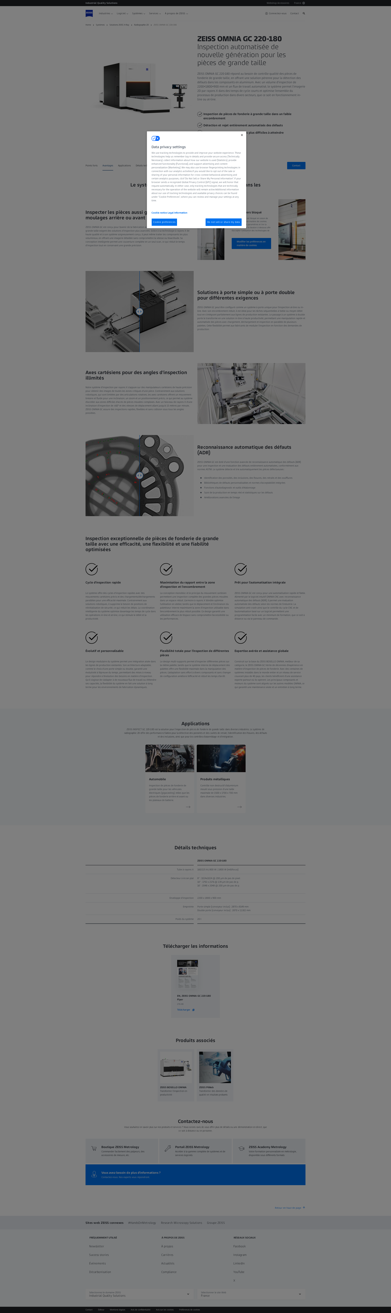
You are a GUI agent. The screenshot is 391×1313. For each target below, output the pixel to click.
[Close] (242, 135)
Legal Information (177, 212)
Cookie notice (160, 212)
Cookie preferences (164, 222)
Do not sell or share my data (223, 222)
